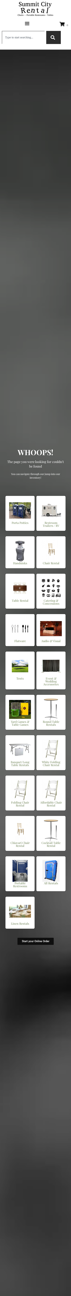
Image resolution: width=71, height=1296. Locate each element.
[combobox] (23, 37)
